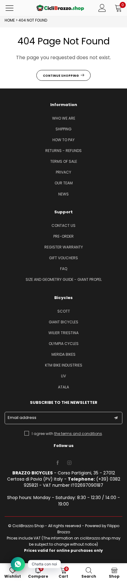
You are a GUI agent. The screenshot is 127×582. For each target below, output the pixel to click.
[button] (115, 418)
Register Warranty (63, 247)
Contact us (63, 225)
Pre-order (63, 236)
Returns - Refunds (63, 150)
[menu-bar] (13, 8)
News (63, 194)
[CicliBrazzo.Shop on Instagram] (69, 463)
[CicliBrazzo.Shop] (60, 8)
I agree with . (67, 433)
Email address (22, 417)
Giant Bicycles (63, 322)
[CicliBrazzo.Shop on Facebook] (57, 463)
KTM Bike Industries (63, 365)
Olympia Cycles (64, 343)
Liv (63, 376)
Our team (64, 183)
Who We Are (63, 118)
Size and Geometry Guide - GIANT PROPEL (64, 279)
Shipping (63, 129)
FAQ (63, 268)
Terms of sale (63, 161)
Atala (63, 387)
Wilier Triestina (63, 332)
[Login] (102, 8)
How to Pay (63, 139)
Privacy (63, 172)
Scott (63, 311)
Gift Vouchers (63, 257)
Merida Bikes (63, 354)
